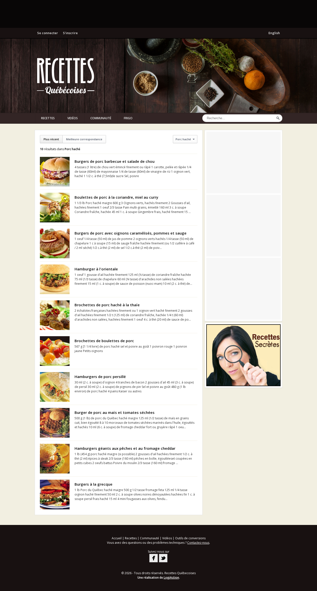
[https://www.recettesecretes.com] (243, 355)
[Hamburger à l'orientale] (55, 279)
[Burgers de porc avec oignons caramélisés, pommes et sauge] (55, 243)
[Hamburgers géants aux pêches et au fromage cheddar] (55, 458)
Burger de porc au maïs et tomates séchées (115, 412)
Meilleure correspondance (84, 139)
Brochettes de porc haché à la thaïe (107, 304)
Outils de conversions (190, 538)
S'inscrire (70, 33)
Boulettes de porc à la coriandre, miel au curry (116, 197)
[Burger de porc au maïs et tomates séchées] (55, 423)
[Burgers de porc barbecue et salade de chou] (55, 172)
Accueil (117, 538)
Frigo (128, 118)
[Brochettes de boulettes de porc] (55, 351)
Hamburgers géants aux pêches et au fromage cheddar (125, 448)
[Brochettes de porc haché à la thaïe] (55, 315)
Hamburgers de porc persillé (100, 376)
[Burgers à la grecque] (55, 494)
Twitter (163, 558)
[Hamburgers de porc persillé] (55, 387)
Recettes (48, 118)
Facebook (153, 558)
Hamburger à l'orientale (96, 268)
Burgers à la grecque (93, 484)
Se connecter (47, 33)
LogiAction (171, 577)
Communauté (100, 118)
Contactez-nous (198, 543)
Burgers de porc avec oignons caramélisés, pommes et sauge (130, 233)
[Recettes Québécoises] (66, 75)
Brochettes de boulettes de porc (104, 340)
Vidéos (72, 118)
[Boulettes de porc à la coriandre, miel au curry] (55, 207)
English (274, 33)
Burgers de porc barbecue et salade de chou (115, 161)
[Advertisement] (158, 13)
